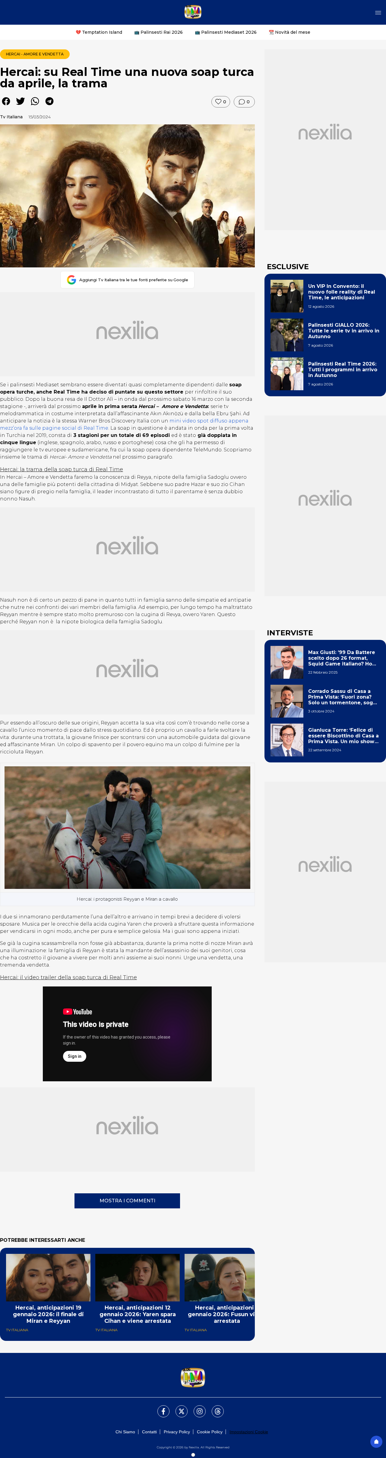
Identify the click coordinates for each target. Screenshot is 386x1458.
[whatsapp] (35, 105)
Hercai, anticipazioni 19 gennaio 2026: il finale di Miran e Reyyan (48, 1314)
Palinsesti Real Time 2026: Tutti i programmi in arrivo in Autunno (342, 369)
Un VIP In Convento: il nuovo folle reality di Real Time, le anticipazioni (341, 292)
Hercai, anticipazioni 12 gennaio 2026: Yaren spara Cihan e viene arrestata (138, 1314)
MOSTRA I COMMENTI (127, 1201)
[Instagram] (196, 1407)
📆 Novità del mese (289, 32)
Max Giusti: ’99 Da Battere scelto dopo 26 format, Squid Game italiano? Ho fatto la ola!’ (341, 658)
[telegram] (49, 105)
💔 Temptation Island (99, 32)
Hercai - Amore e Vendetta (35, 54)
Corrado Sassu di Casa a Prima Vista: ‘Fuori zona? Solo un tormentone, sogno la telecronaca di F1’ (344, 697)
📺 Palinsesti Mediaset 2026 (226, 32)
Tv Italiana (11, 117)
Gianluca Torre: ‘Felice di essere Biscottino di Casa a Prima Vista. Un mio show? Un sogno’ (343, 736)
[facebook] (6, 105)
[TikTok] (214, 1407)
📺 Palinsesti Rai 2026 (158, 32)
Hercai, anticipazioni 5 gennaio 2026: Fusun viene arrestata (227, 1314)
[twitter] (20, 105)
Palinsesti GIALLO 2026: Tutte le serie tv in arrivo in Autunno (343, 330)
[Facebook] (159, 1407)
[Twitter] (178, 1407)
